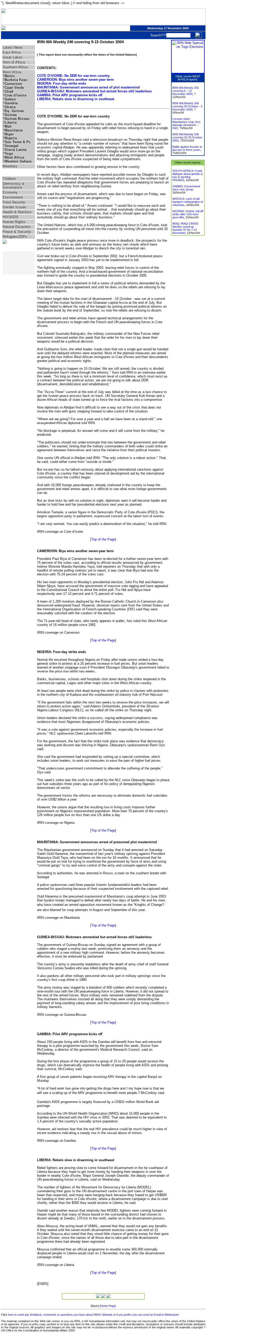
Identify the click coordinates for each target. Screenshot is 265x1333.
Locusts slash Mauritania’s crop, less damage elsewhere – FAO (186, 123)
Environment (13, 197)
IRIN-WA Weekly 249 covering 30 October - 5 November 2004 (187, 106)
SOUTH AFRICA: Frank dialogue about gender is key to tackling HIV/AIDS (187, 175)
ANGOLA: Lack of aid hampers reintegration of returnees (187, 201)
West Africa (12, 72)
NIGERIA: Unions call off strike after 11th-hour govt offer (187, 214)
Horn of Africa (14, 62)
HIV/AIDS (10, 217)
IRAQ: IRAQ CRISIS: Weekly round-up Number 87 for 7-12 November (185, 228)
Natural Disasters (17, 227)
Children (9, 179)
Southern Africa (15, 67)
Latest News (13, 47)
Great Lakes (13, 57)
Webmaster (172, 1314)
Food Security (14, 202)
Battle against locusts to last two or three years (187, 148)
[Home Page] (108, 1305)
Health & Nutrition (17, 212)
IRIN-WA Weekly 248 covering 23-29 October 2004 (187, 137)
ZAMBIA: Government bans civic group (186, 188)
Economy (10, 192)
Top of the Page (103, 539)
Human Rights (14, 222)
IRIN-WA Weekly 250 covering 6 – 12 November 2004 (185, 90)
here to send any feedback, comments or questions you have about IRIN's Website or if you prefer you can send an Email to (86, 1314)
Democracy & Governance (14, 185)
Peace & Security (17, 232)
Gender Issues (14, 207)
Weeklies (10, 166)
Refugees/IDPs (15, 237)
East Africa (12, 52)
